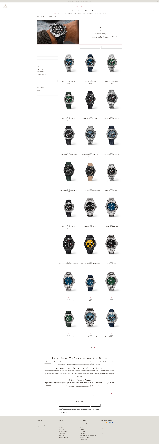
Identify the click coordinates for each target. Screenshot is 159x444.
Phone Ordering (62, 429)
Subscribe (95, 405)
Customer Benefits (63, 425)
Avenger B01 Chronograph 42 (68, 81)
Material (38, 97)
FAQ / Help (61, 427)
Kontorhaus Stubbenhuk (85, 425)
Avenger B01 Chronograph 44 (90, 336)
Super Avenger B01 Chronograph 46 (112, 118)
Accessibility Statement (85, 437)
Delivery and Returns (63, 433)
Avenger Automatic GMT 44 (90, 226)
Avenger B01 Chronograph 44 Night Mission (68, 263)
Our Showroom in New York (43, 432)
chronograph (62, 370)
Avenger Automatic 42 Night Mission (90, 118)
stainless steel (48, 363)
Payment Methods (62, 435)
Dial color (39, 90)
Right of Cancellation (63, 431)
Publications (82, 429)
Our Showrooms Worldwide (43, 434)
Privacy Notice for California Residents (88, 435)
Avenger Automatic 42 (112, 263)
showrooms (48, 385)
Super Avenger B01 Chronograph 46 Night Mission (69, 191)
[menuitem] (149, 11)
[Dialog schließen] (158, 1)
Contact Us (39, 430)
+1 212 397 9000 (41, 423)
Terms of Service (83, 439)
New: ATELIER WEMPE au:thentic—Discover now (79, 1)
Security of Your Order (63, 437)
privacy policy (65, 412)
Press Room (82, 431)
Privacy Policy (83, 433)
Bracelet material (40, 87)
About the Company (84, 423)
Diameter (39, 93)
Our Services (61, 423)
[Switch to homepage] (79, 6)
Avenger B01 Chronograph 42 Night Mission (90, 190)
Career (81, 427)
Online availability (40, 71)
